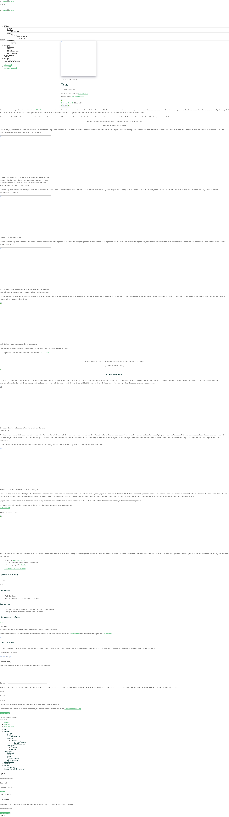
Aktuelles (6, 26)
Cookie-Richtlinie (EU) (10, 68)
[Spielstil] (7, 1)
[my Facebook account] (64, 106)
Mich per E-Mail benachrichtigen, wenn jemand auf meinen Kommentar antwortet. (31, 704)
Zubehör (9, 50)
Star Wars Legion (20, 38)
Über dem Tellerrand (13, 51)
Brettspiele (10, 47)
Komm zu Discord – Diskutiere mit (13, 61)
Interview (13, 42)
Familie (23, 565)
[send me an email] (68, 106)
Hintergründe (11, 746)
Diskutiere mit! (5, 508)
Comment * (4, 683)
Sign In (2, 816)
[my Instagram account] (62, 106)
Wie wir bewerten (12, 53)
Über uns (6, 58)
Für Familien (8, 569)
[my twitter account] (66, 106)
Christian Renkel (67, 103)
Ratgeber (10, 33)
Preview (9, 28)
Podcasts (6, 56)
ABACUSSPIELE (78, 96)
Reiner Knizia (83, 94)
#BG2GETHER (15, 31)
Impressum (7, 66)
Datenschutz (7, 65)
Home (5, 25)
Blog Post (10, 30)
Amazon (3, 622)
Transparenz (11, 60)
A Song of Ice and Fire (21, 36)
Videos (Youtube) (9, 55)
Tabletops (14, 35)
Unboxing (13, 43)
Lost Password (5, 794)
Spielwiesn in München (34, 110)
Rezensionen (7, 45)
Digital (9, 48)
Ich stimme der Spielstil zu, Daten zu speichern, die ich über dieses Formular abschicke (42, 709)
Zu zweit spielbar (19, 569)
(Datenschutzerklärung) (72, 709)
